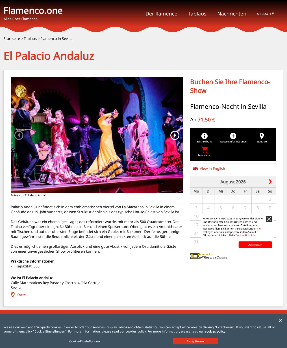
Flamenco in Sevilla (56, 38)
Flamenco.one (33, 10)
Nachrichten (231, 13)
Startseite (12, 38)
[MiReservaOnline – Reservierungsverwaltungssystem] (208, 257)
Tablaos (30, 38)
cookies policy (215, 331)
